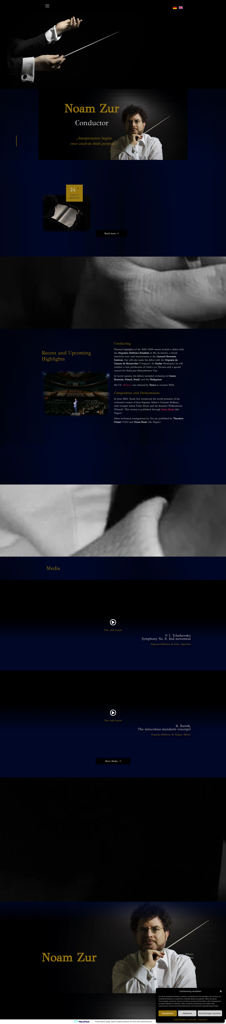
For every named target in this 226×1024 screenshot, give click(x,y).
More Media (111, 761)
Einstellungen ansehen (210, 1013)
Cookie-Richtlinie (180, 1019)
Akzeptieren (167, 1013)
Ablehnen (187, 1013)
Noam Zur (69, 957)
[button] (220, 991)
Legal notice (192, 1019)
